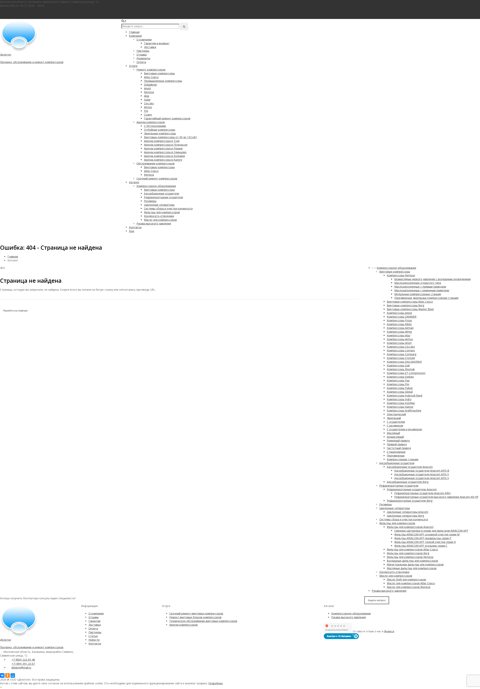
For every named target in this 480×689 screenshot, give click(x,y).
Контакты (135, 227)
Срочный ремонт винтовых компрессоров (196, 613)
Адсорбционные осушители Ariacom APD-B (421, 470)
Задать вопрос (377, 600)
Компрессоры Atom (399, 343)
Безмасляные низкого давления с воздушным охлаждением (432, 279)
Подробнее (215, 683)
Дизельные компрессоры (160, 133)
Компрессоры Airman (400, 328)
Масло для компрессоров (160, 220)
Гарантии (94, 621)
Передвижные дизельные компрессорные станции (426, 298)
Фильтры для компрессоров (162, 212)
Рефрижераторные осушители (163, 197)
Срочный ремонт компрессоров (156, 178)
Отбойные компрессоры (159, 129)
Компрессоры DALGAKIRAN (404, 361)
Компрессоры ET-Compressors (406, 373)
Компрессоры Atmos (400, 339)
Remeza (149, 92)
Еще (131, 231)
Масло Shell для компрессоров (406, 579)
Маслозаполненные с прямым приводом (420, 286)
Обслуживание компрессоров (155, 163)
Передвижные (396, 455)
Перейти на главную (15, 310)
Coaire (148, 114)
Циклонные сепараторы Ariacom (407, 512)
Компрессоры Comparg (401, 354)
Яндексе (389, 631)
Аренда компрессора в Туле (162, 141)
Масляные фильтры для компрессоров (411, 568)
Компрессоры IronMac (401, 403)
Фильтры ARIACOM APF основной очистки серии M (427, 534)
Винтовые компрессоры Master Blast (410, 309)
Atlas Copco (151, 77)
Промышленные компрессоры (163, 81)
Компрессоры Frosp (399, 320)
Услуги (133, 66)
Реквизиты (143, 58)
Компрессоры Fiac (398, 380)
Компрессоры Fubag (399, 388)
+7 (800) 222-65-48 (13, 9)
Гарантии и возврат (157, 43)
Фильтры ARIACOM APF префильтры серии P (422, 538)
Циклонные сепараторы (159, 205)
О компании (144, 39)
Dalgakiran (150, 84)
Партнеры (142, 51)
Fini (146, 111)
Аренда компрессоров (150, 122)
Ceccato (149, 103)
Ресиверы (150, 201)
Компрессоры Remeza (401, 275)
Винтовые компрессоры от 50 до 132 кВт (170, 137)
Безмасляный (395, 437)
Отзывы (141, 54)
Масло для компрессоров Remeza (408, 587)
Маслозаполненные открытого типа (417, 283)
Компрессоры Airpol (399, 313)
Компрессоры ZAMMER (401, 316)
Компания (135, 36)
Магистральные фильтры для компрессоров (415, 564)
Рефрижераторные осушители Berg (409, 500)
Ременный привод (398, 440)
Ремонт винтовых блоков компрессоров (195, 617)
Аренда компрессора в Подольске (166, 144)
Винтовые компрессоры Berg (405, 305)
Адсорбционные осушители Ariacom (410, 467)
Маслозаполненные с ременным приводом (421, 290)
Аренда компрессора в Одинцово (165, 152)
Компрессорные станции (402, 459)
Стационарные (396, 452)
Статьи (93, 636)
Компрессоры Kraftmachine (404, 410)
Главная (134, 32)
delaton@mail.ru (21, 667)
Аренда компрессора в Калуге (163, 159)
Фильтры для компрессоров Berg (408, 553)
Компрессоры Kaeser (400, 407)
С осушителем (396, 422)
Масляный (393, 433)
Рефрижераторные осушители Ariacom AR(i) (422, 493)
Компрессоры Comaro (401, 350)
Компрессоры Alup (398, 335)
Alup (146, 96)
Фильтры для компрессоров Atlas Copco (412, 549)
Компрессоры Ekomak (401, 369)
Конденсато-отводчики (159, 216)
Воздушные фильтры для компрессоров (412, 560)
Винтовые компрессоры (159, 73)
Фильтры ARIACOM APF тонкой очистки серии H (425, 542)
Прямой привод (397, 444)
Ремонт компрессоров (150, 69)
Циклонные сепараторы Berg (405, 515)
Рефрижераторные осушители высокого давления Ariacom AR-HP (436, 497)
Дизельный (394, 418)
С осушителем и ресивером (404, 429)
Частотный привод (399, 448)
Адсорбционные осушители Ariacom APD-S (421, 474)
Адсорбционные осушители (161, 193)
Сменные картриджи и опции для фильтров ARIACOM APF (431, 530)
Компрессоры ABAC (399, 324)
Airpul (147, 88)
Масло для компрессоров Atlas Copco (411, 583)
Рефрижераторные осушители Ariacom (412, 489)
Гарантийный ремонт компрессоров (167, 118)
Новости (94, 640)
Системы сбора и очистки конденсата (168, 208)
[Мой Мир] (12, 675)
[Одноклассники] (7, 675)
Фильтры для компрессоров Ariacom (410, 527)
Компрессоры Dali (398, 365)
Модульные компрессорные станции (417, 294)
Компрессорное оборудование (156, 186)
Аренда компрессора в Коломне (164, 156)
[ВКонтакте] (2, 675)
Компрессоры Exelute (400, 376)
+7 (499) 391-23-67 (23, 664)
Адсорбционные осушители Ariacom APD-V (421, 478)
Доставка (150, 47)
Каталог (134, 182)
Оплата (141, 62)
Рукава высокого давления (153, 223)
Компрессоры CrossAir (401, 358)
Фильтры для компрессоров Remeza (410, 557)
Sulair (147, 99)
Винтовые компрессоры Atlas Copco (410, 301)
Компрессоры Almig (399, 331)
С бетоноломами (155, 126)
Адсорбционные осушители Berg (407, 482)
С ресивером (395, 425)
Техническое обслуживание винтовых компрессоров (203, 621)
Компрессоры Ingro (399, 399)
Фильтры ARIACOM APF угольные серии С (420, 545)
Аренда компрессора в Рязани (163, 148)
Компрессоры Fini (398, 384)
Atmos (148, 107)
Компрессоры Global (400, 391)
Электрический (396, 414)
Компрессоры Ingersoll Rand (404, 395)
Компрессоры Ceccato (401, 346)
